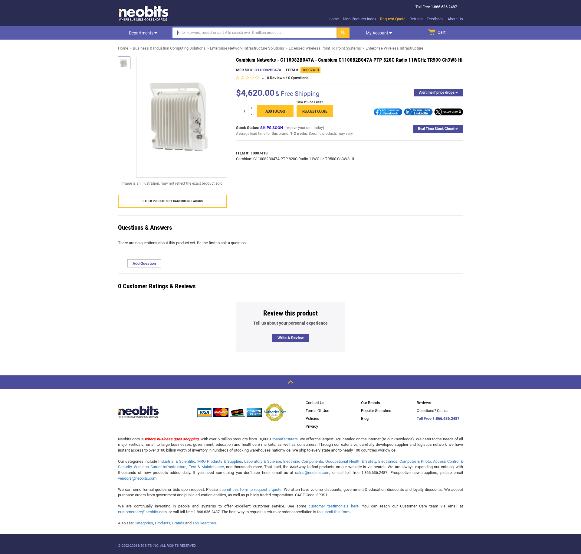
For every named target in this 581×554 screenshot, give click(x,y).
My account (377, 33)
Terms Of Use (317, 410)
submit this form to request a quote (250, 489)
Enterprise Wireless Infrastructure (394, 48)
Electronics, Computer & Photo (404, 461)
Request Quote (392, 19)
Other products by (173, 201)
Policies (312, 418)
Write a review (290, 337)
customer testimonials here (334, 506)
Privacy (312, 426)
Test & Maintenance (206, 467)
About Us (455, 19)
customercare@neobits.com (142, 512)
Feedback (435, 19)
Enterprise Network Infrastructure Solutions (247, 48)
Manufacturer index (359, 19)
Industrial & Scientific (176, 461)
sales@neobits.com (312, 472)
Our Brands (370, 402)
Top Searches (204, 523)
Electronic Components (303, 461)
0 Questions (298, 78)
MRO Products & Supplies (219, 461)
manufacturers (285, 439)
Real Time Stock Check (436, 129)
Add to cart (275, 111)
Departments (141, 33)
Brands (178, 523)
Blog (365, 418)
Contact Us (315, 402)
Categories (144, 523)
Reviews (424, 402)
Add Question (144, 263)
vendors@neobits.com (137, 478)
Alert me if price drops (437, 92)
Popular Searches (376, 410)
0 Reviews (276, 78)
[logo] (143, 13)
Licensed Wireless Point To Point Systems (325, 48)
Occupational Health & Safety (350, 461)
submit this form (335, 512)
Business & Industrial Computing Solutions (169, 48)
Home (334, 19)
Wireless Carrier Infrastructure (160, 467)
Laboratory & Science (262, 461)
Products (162, 523)
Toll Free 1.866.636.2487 (438, 418)
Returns (416, 19)
